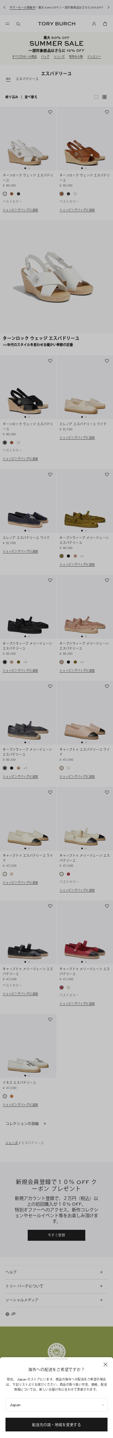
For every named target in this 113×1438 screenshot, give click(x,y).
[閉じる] (105, 1364)
